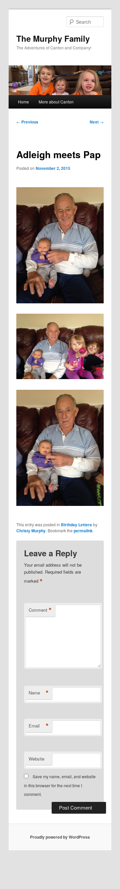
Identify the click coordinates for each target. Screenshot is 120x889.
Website (36, 759)
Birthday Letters (76, 525)
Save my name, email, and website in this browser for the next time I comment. (60, 785)
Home (23, 101)
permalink (83, 531)
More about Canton (56, 101)
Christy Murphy (31, 531)
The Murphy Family (53, 38)
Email (39, 725)
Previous (27, 122)
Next (97, 122)
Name (39, 692)
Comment (40, 610)
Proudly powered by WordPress (60, 837)
